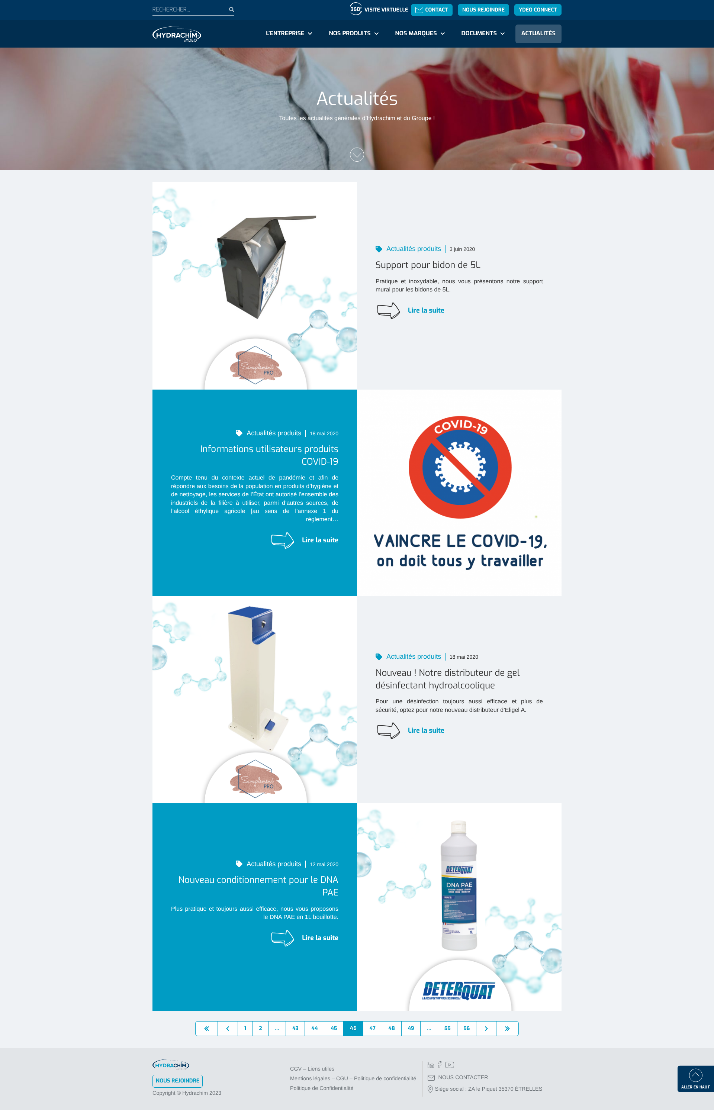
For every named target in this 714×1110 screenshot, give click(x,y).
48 (391, 1028)
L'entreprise (285, 34)
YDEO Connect (538, 9)
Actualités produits (413, 248)
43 (295, 1028)
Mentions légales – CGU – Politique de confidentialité (353, 1079)
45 (334, 1028)
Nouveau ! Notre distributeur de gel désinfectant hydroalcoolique (448, 679)
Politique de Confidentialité (321, 1088)
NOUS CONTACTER (463, 1078)
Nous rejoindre (483, 9)
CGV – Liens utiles (312, 1069)
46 (353, 1028)
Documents (479, 34)
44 (314, 1028)
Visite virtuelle (386, 9)
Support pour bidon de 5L (428, 265)
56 (466, 1028)
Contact (436, 9)
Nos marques (416, 34)
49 (411, 1028)
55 (447, 1028)
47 (373, 1028)
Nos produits (349, 34)
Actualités (538, 34)
